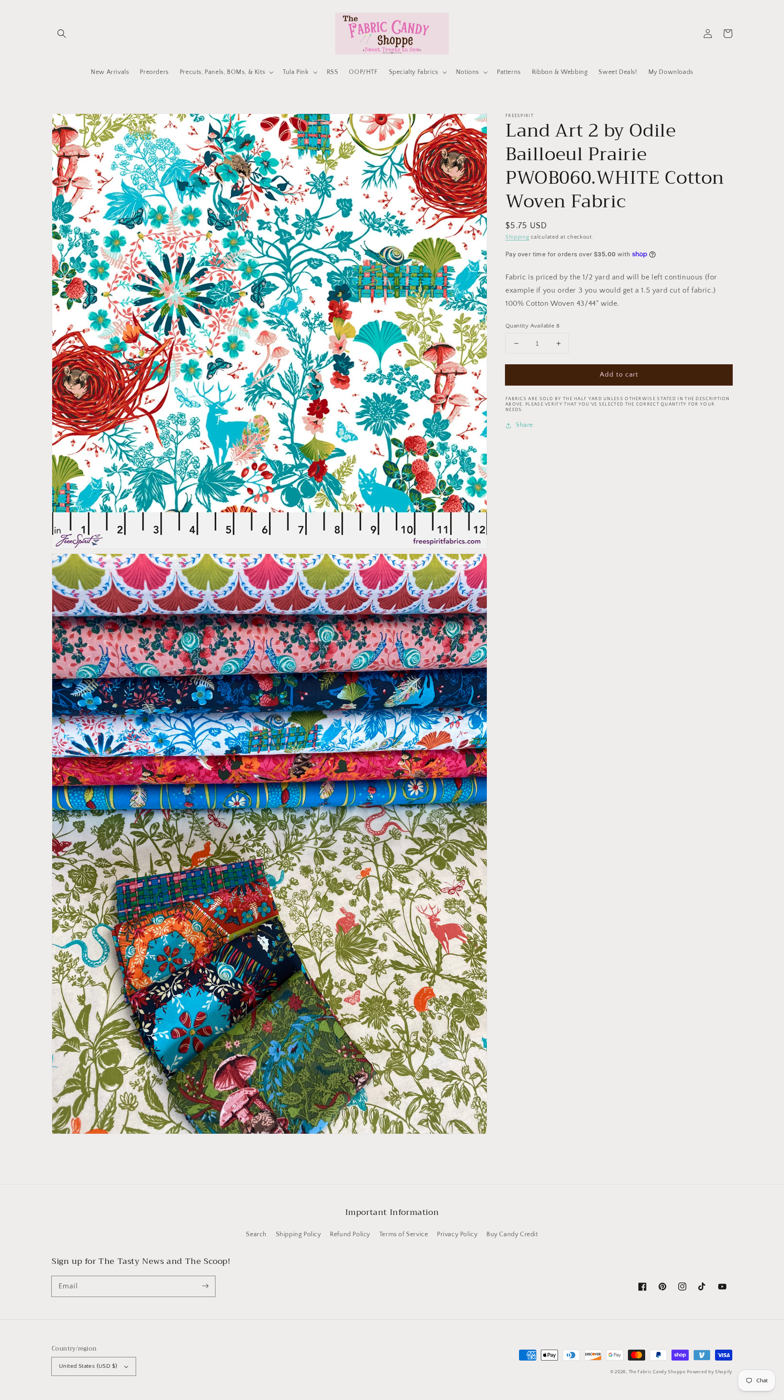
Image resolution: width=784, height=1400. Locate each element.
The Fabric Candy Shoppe (657, 1372)
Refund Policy (350, 1234)
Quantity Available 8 (532, 326)
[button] (62, 34)
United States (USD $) (88, 1366)
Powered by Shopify (709, 1372)
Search (256, 1234)
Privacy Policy (457, 1234)
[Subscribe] (205, 1286)
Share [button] (524, 425)
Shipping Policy (298, 1234)
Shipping (517, 237)
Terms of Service (403, 1234)
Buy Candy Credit (512, 1234)
